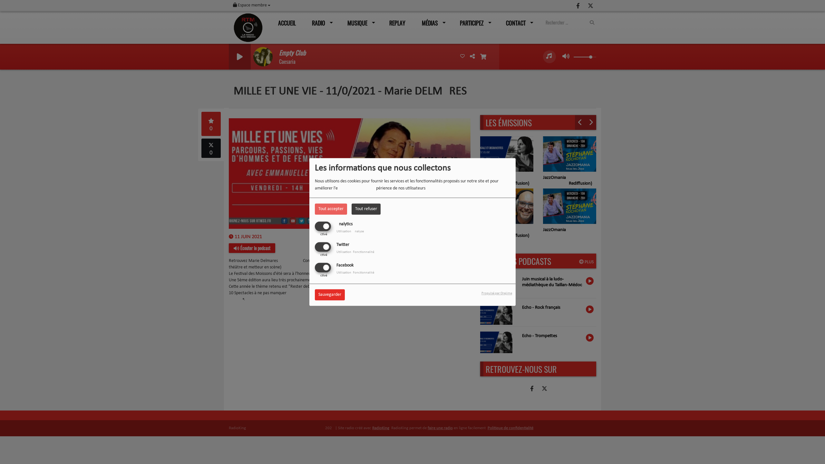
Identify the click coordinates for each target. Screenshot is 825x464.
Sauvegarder (329, 295)
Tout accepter (331, 209)
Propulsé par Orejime (496, 293)
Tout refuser (366, 209)
